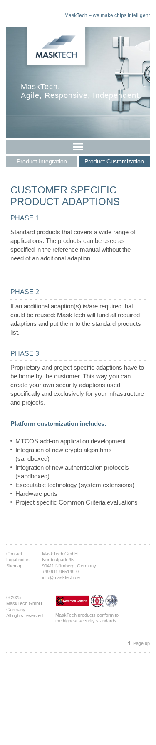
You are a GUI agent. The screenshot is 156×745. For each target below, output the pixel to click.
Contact (14, 553)
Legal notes (18, 559)
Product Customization (114, 161)
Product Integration (42, 161)
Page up (141, 643)
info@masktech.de (61, 577)
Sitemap (14, 565)
